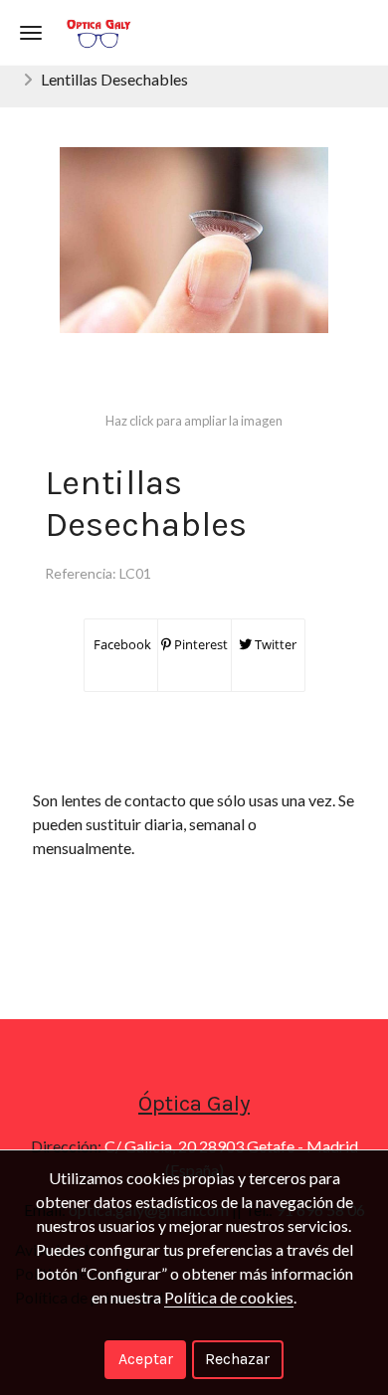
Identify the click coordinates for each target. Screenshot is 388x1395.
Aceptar (145, 1358)
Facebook (121, 644)
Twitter (274, 644)
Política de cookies (228, 1297)
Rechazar (237, 1358)
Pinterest (199, 644)
